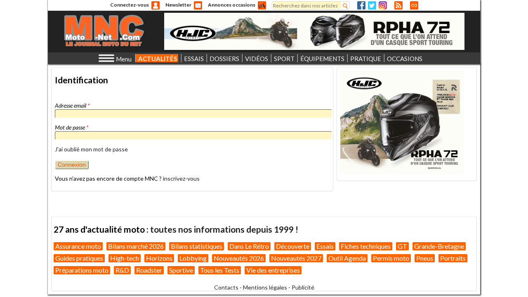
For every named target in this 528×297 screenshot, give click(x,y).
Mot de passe (71, 127)
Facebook (361, 5)
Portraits (453, 258)
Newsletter (178, 5)
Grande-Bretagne (439, 246)
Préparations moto (81, 270)
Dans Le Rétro (249, 246)
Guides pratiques (79, 258)
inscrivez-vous (181, 178)
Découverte (292, 246)
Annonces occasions (231, 5)
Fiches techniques (366, 246)
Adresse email (72, 105)
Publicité (303, 287)
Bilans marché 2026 (136, 246)
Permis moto (391, 258)
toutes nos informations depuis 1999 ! (224, 229)
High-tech (124, 258)
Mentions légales (265, 287)
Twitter (372, 5)
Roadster (149, 270)
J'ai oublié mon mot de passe (91, 149)
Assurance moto (78, 246)
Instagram (383, 5)
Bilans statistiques (196, 246)
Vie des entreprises (273, 270)
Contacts (226, 287)
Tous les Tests (219, 270)
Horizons (159, 258)
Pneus (424, 258)
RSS (398, 5)
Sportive (181, 270)
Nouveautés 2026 (239, 258)
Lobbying (193, 258)
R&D (122, 270)
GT (402, 246)
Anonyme (155, 5)
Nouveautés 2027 (296, 258)
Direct (414, 5)
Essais (325, 246)
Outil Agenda (347, 258)
